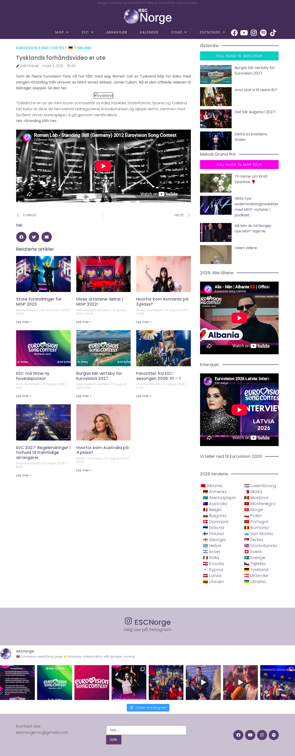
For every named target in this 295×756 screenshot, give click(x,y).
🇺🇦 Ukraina (255, 581)
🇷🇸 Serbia (253, 539)
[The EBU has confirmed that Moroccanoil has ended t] (17, 682)
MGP (59, 32)
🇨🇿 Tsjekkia (255, 563)
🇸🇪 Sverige (254, 557)
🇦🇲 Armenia (214, 491)
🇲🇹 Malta (253, 491)
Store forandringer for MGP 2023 (39, 301)
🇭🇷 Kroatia (213, 563)
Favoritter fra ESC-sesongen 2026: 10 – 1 (158, 375)
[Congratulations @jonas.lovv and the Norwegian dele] (277, 682)
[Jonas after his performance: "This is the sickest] (166, 682)
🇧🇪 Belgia (212, 509)
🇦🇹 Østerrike (256, 575)
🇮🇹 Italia (211, 557)
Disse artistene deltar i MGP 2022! (99, 301)
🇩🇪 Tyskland (80, 47)
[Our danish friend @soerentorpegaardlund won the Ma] (203, 682)
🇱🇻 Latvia (212, 575)
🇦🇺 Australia (215, 503)
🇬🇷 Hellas (212, 545)
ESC (85, 32)
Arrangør (116, 32)
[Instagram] (253, 32)
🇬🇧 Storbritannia (260, 545)
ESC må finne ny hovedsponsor (32, 375)
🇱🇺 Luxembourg (260, 485)
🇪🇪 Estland (213, 527)
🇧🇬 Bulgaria (214, 515)
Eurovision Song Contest (41, 47)
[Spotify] (263, 32)
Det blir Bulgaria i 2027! (255, 112)
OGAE (176, 32)
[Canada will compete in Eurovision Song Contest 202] (91, 682)
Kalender (149, 32)
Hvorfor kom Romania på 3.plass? (162, 301)
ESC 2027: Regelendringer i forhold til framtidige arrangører (43, 452)
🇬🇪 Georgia (214, 539)
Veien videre (246, 247)
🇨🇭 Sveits (253, 551)
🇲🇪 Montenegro (260, 503)
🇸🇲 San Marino (258, 533)
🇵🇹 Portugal (256, 521)
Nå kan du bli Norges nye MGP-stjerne (253, 228)
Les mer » (23, 322)
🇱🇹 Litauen (213, 581)
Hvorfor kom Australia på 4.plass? (102, 450)
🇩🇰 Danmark (215, 521)
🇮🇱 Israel (211, 551)
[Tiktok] (273, 32)
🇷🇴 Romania (256, 527)
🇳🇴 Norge (253, 509)
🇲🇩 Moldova (256, 497)
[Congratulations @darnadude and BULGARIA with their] (129, 682)
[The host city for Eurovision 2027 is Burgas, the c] (54, 682)
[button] (21, 237)
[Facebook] (234, 32)
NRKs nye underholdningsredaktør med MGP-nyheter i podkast (257, 207)
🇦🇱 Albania (212, 485)
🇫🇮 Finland (213, 533)
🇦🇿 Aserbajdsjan (219, 497)
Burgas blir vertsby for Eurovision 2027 (99, 375)
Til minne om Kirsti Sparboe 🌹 (251, 179)
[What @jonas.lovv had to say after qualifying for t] (240, 682)
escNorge (210, 32)
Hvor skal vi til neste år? (256, 89)
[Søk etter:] (146, 730)
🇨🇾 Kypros (213, 569)
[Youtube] (244, 32)
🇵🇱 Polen (253, 515)
